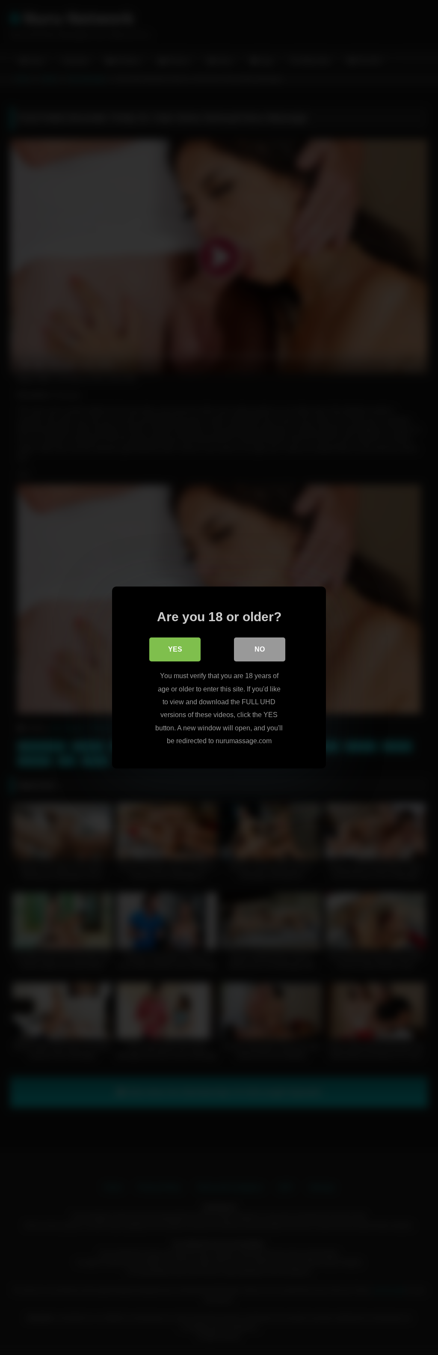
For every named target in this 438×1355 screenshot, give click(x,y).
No (260, 649)
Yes (175, 649)
